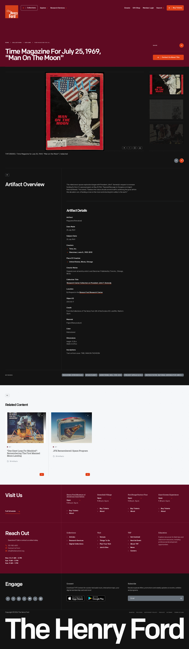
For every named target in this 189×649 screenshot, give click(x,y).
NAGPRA (132, 612)
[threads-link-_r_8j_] (19, 599)
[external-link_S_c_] (30, 551)
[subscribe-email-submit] (181, 598)
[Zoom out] (129, 148)
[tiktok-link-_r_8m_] (35, 599)
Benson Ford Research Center (91, 292)
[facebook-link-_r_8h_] (8, 599)
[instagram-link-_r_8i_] (13, 599)
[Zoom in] (124, 148)
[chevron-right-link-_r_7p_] (42, 474)
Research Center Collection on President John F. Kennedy (89, 283)
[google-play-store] (96, 598)
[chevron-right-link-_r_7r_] (88, 474)
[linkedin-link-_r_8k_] (24, 599)
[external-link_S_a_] (30, 545)
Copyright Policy (150, 612)
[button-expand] (42, 415)
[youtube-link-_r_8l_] (30, 599)
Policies (139, 612)
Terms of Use (179, 612)
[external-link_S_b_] (30, 548)
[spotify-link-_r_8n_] (40, 599)
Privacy (162, 612)
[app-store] (75, 598)
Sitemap (169, 612)
